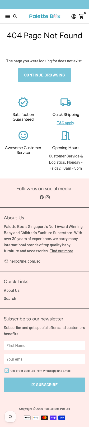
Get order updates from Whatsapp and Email (40, 371)
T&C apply (65, 122)
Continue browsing (44, 74)
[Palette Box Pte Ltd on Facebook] (42, 197)
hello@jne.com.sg (22, 261)
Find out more (61, 250)
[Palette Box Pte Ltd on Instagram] (48, 197)
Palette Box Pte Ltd (57, 409)
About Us (11, 290)
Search (10, 298)
